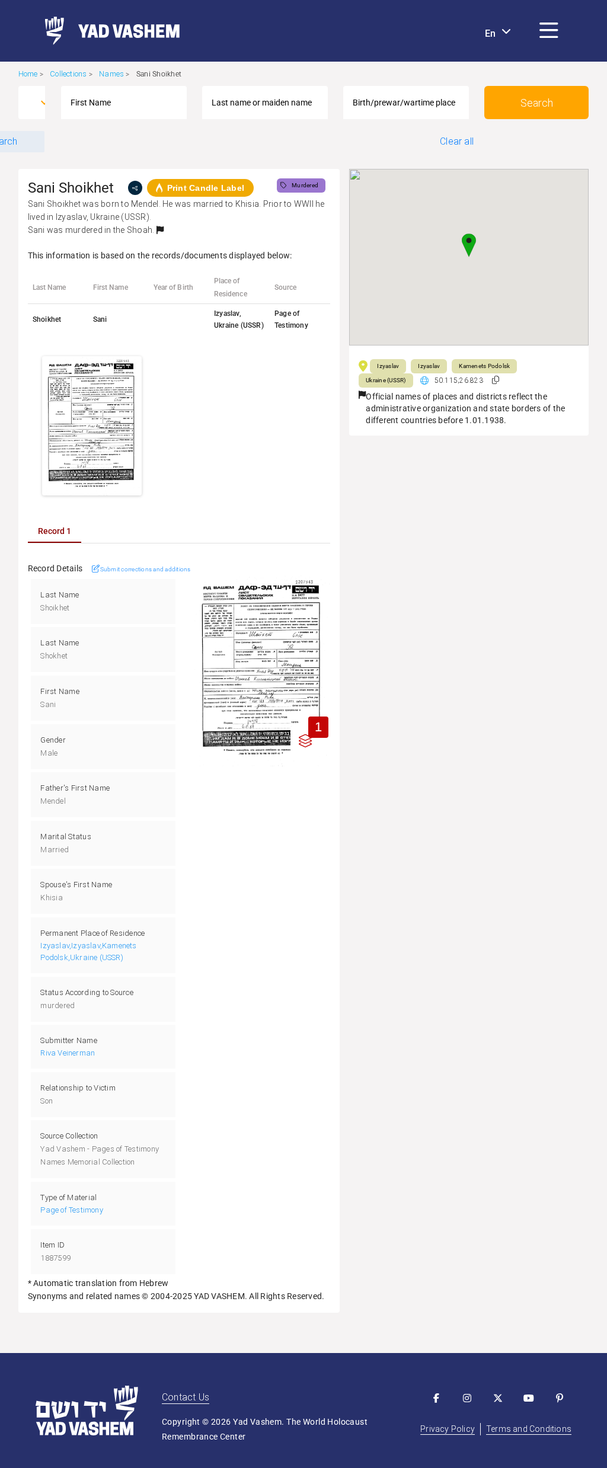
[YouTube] (529, 1398)
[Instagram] (467, 1398)
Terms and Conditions (528, 1429)
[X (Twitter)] (498, 1398)
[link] (108, 31)
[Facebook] (436, 1398)
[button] (548, 30)
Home (28, 73)
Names (111, 73)
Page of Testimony (71, 1209)
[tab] (54, 531)
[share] (135, 188)
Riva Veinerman (67, 1052)
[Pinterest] (559, 1398)
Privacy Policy (447, 1429)
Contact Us (185, 1397)
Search (536, 103)
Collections (68, 73)
